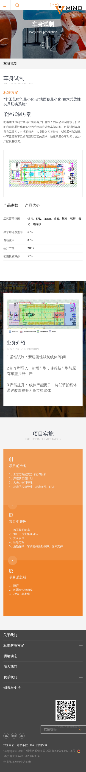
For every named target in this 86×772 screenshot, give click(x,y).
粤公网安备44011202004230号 (22, 756)
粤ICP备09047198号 (63, 750)
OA (32, 745)
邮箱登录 (41, 745)
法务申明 (8, 745)
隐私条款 (22, 745)
